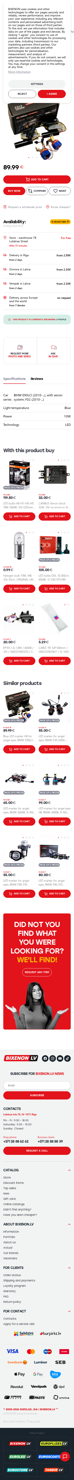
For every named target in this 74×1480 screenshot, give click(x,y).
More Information (19, 71)
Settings (37, 84)
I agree (52, 94)
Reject (22, 94)
